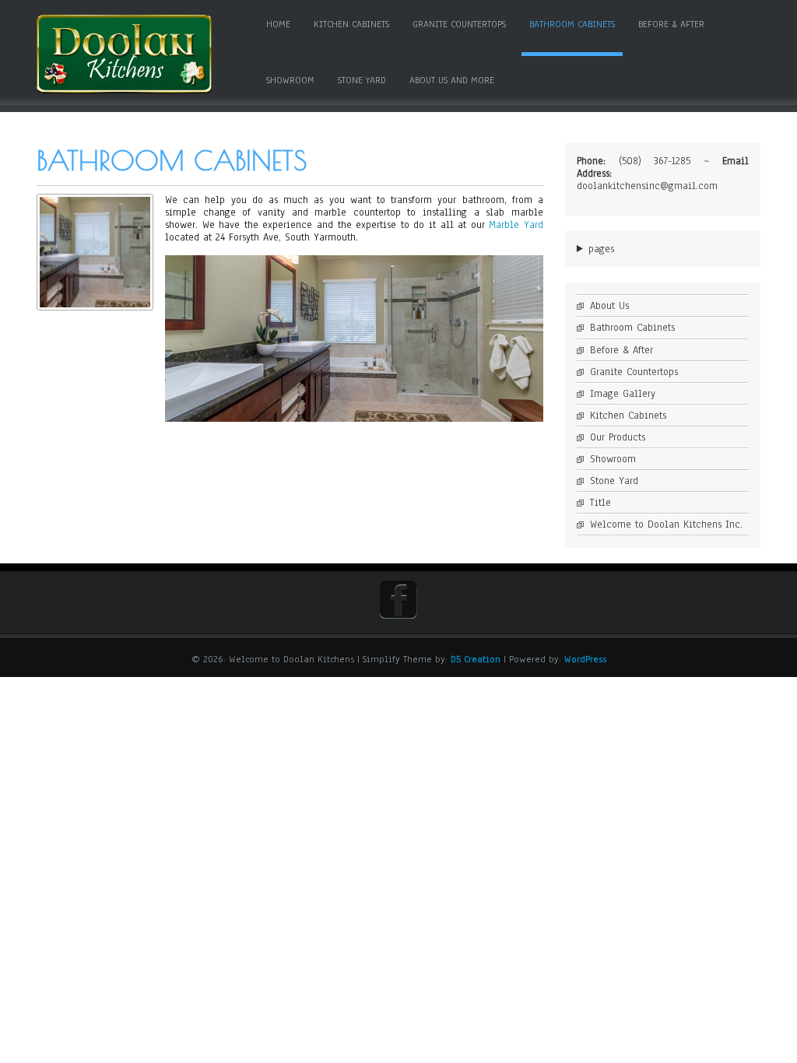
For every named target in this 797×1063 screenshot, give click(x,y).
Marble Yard (516, 225)
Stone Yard (362, 80)
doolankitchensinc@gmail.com (647, 186)
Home (278, 24)
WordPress (585, 659)
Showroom (290, 80)
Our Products (617, 437)
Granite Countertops (459, 24)
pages (601, 249)
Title (600, 503)
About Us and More (451, 80)
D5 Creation (475, 659)
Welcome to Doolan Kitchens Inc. (666, 524)
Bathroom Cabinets (572, 24)
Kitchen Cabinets (351, 24)
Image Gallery (622, 394)
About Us (609, 306)
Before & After (671, 24)
